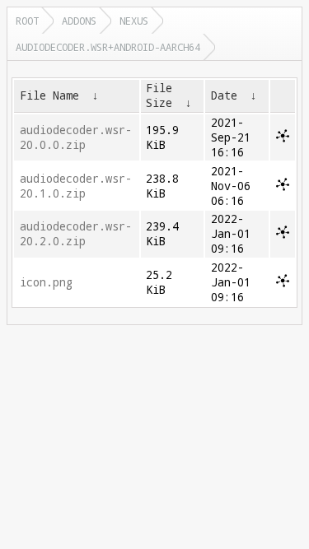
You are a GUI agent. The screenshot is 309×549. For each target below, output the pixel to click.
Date (224, 95)
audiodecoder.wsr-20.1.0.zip (76, 186)
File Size (159, 95)
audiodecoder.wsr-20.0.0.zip (76, 137)
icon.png (46, 282)
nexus (133, 20)
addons (79, 20)
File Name (49, 95)
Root (27, 20)
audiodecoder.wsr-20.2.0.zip (76, 234)
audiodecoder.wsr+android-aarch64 (108, 47)
